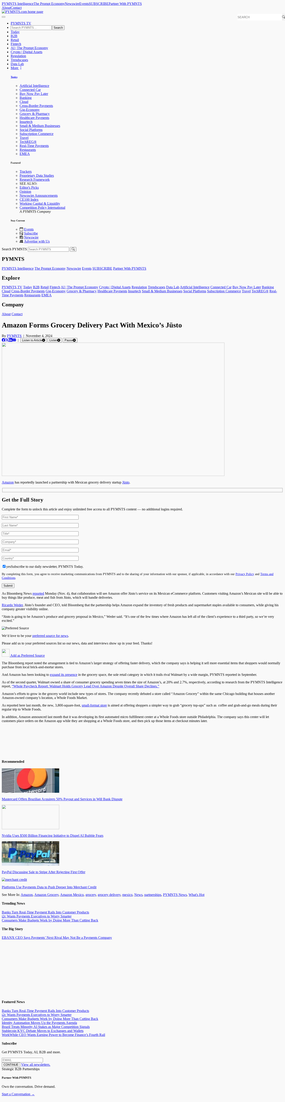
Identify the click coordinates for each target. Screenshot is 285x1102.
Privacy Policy (245, 574)
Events (84, 4)
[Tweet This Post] (7, 340)
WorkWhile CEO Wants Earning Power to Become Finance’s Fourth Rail (53, 1035)
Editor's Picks (29, 187)
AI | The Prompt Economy (29, 48)
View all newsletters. (35, 1064)
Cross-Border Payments (36, 106)
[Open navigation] (3, 17)
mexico (127, 895)
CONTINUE (11, 1064)
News (138, 895)
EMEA (25, 154)
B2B (14, 36)
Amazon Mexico (72, 895)
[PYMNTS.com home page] (22, 12)
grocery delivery (109, 895)
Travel (24, 138)
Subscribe (31, 233)
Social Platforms (31, 130)
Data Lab (17, 64)
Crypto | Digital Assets (26, 52)
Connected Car (30, 90)
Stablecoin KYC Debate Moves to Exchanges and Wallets (42, 1031)
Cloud (24, 102)
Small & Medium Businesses (40, 126)
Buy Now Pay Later (34, 94)
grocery (91, 895)
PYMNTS (14, 336)
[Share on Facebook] (3, 340)
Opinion (25, 191)
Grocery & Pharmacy (35, 114)
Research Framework (35, 179)
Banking (26, 98)
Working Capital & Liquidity (40, 203)
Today (15, 32)
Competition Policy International (42, 207)
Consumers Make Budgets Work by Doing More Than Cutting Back (50, 920)
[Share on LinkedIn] (10, 340)
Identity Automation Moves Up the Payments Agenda (39, 1023)
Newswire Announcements (39, 195)
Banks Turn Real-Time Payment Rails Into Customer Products (45, 912)
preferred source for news (50, 636)
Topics (14, 77)
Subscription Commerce (36, 134)
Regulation (18, 56)
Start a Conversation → (18, 1094)
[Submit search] (73, 249)
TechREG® (28, 142)
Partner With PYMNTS (125, 4)
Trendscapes (19, 60)
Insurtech (26, 122)
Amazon (27, 895)
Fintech (16, 44)
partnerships (152, 895)
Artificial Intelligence (34, 86)
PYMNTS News (175, 895)
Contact (16, 8)
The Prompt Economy (49, 4)
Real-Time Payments (34, 146)
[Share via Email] (14, 340)
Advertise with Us (37, 241)
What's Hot (196, 895)
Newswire (72, 4)
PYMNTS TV (21, 23)
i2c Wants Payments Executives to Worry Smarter (36, 916)
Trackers (26, 171)
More (15, 68)
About (6, 8)
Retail (15, 40)
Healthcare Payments (34, 118)
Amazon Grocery (46, 895)
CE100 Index (29, 199)
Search (58, 27)
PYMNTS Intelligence (18, 4)
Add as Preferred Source (27, 655)
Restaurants (28, 150)
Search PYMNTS (14, 249)
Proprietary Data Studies (37, 175)
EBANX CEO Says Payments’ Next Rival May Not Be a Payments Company (57, 937)
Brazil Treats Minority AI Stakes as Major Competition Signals (46, 1027)
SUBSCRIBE (99, 4)
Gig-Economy (30, 110)
